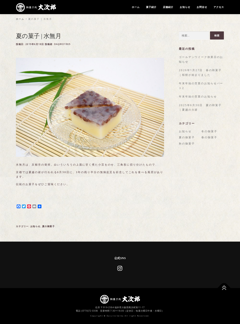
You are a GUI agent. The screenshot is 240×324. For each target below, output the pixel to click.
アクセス (219, 7)
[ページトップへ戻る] (224, 288)
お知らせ (185, 7)
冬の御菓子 (209, 131)
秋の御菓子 (187, 143)
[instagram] (120, 268)
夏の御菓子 (48, 226)
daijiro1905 (62, 44)
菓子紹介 (151, 7)
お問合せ (202, 7)
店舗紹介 (168, 7)
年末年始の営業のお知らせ (198, 96)
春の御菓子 (209, 137)
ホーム (136, 7)
